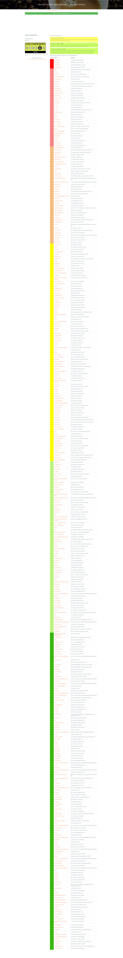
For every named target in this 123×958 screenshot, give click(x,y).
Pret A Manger (57, 753)
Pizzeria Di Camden (58, 112)
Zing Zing (56, 555)
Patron (55, 527)
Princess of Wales (58, 808)
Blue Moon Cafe (57, 340)
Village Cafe (56, 375)
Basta (55, 69)
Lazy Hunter (56, 239)
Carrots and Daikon (58, 443)
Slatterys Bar (56, 198)
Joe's (55, 514)
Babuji (55, 811)
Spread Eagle (57, 725)
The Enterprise (57, 440)
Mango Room (57, 323)
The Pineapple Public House (60, 164)
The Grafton (56, 794)
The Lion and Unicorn (58, 918)
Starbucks (56, 772)
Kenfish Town (57, 154)
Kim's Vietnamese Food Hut (60, 522)
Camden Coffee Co (58, 797)
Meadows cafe (57, 256)
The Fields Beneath (58, 619)
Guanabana (56, 393)
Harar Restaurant (57, 88)
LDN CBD (56, 743)
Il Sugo (55, 932)
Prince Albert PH (57, 591)
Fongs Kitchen (57, 186)
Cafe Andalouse (57, 396)
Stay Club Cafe (57, 121)
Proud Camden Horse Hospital (60, 347)
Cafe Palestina (57, 410)
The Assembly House (58, 700)
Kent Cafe (56, 610)
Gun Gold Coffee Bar (58, 489)
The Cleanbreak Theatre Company (61, 581)
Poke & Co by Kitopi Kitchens (60, 695)
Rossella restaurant (58, 504)
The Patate (56, 254)
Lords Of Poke (57, 338)
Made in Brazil (57, 739)
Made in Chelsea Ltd (58, 212)
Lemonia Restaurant (58, 704)
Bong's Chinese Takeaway (59, 452)
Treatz (55, 579)
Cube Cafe (56, 74)
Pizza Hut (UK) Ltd (58, 882)
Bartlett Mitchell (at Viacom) (60, 895)
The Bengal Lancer (58, 364)
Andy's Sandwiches (52, 10)
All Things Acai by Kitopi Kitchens (61, 837)
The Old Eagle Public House (60, 626)
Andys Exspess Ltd (58, 888)
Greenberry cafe (57, 98)
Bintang (55, 352)
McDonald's (56, 717)
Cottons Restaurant (58, 222)
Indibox (55, 114)
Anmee (55, 107)
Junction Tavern (57, 244)
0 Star (29, 59)
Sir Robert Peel (57, 598)
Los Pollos (56, 943)
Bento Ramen (57, 617)
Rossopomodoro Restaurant (60, 371)
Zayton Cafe (56, 215)
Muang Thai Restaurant (59, 525)
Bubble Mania (57, 929)
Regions (41, 10)
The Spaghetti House (58, 251)
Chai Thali (56, 806)
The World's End (57, 760)
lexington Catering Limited (59, 532)
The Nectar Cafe (57, 464)
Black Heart (56, 203)
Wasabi (55, 741)
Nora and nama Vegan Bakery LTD (61, 778)
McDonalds (56, 707)
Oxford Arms (57, 368)
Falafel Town (56, 81)
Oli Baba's (56, 553)
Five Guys (56, 688)
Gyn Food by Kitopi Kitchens (60, 612)
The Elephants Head (58, 860)
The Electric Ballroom (58, 722)
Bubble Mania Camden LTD (59, 900)
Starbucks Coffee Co (58, 736)
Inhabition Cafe (57, 302)
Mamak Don (56, 265)
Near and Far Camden (58, 927)
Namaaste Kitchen (58, 79)
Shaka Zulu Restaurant (58, 366)
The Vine (56, 872)
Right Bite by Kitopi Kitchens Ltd (60, 497)
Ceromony (56, 560)
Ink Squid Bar (57, 491)
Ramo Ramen (57, 305)
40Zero (55, 823)
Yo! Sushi (56, 674)
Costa (55, 639)
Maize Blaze (56, 328)
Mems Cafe (56, 727)
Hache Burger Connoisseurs (60, 157)
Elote (55, 614)
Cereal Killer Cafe (57, 637)
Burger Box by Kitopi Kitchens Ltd (61, 593)
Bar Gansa (56, 433)
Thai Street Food (57, 419)
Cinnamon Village (58, 804)
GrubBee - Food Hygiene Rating (31, 10)
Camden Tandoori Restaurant (60, 273)
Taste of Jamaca (57, 235)
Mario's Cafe (56, 466)
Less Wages (56, 422)
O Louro (56, 72)
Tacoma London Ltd (58, 405)
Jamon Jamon (57, 293)
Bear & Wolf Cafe (57, 541)
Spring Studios (57, 373)
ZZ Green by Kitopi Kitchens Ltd (61, 868)
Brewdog (56, 388)
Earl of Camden (57, 659)
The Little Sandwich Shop (59, 283)
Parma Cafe (56, 189)
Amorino (56, 879)
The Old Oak (56, 801)
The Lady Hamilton (58, 827)
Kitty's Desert (57, 86)
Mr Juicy (56, 109)
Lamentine (56, 450)
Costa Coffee (57, 237)
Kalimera (56, 312)
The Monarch (57, 588)
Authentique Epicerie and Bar (60, 321)
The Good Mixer (57, 354)
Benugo (55, 544)
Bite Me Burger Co (58, 834)
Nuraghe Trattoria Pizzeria (59, 178)
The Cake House (57, 232)
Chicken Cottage (57, 378)
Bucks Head (56, 916)
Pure (55, 702)
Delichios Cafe (57, 412)
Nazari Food (56, 193)
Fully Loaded (57, 697)
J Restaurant (56, 275)
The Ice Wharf (57, 629)
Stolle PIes (56, 228)
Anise (55, 431)
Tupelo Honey (57, 95)
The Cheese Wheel (58, 438)
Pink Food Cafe (57, 457)
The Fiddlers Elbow (58, 558)
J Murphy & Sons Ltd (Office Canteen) (62, 732)
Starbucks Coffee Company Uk (60, 902)
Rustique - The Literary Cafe (60, 436)
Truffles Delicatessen (58, 133)
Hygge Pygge (57, 509)
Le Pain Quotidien (57, 863)
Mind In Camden (57, 474)
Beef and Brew (57, 584)
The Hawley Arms (58, 567)
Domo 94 (56, 391)
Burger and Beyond (58, 445)
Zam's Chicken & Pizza (59, 161)
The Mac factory (57, 941)
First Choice (56, 249)
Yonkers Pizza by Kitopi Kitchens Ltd (61, 849)
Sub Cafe (56, 116)
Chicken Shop (57, 884)
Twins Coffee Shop (58, 799)
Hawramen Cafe (57, 500)
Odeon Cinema (57, 790)
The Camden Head (58, 569)
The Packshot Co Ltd (58, 642)
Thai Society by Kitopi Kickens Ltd (61, 769)
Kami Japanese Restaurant (59, 685)
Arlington (56, 844)
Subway (55, 309)
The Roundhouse (57, 813)
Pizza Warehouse (57, 572)
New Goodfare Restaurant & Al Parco (61, 196)
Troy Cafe (56, 414)
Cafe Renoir (56, 595)
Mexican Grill (57, 191)
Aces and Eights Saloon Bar (60, 314)
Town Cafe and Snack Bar (59, 548)
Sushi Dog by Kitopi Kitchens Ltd (61, 181)
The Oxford (56, 217)
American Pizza (57, 644)
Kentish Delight (57, 281)
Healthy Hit (56, 83)
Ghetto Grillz (57, 690)
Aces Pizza (56, 487)
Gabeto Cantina (57, 152)
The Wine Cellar (57, 326)
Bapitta (55, 128)
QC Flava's (56, 100)
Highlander (56, 907)
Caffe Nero (56, 138)
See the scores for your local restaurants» (62, 13)
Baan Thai (56, 565)
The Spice (56, 471)
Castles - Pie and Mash (59, 356)
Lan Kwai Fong (57, 60)
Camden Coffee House (59, 429)
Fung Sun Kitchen (57, 653)
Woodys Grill (57, 119)
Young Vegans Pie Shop (59, 76)
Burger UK (56, 892)
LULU (55, 529)
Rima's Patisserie (57, 333)
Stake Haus (56, 386)
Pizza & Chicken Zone (58, 297)
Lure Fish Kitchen (57, 671)
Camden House (57, 676)
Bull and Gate (57, 846)
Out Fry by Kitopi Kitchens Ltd (60, 683)
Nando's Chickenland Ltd (59, 865)
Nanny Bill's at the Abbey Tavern (61, 516)
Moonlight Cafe (57, 758)
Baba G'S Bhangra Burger (59, 126)
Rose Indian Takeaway (58, 361)
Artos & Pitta (56, 586)
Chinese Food (57, 258)
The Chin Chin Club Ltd (59, 904)
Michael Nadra (57, 263)
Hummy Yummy (57, 605)
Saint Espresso (57, 669)
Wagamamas (57, 839)
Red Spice (56, 286)
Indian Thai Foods (58, 175)
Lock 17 (55, 331)
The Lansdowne (57, 448)
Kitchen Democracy (58, 649)
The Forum (56, 746)
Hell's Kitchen (57, 681)
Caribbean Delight (58, 288)
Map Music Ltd (57, 242)
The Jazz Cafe (57, 729)
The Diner (56, 342)
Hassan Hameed (57, 67)
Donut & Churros (57, 149)
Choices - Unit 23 (57, 909)
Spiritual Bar (56, 462)
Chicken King (57, 939)
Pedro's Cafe (56, 290)
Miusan (55, 105)
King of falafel (57, 135)
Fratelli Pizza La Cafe (58, 93)
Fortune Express (57, 168)
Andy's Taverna (57, 897)
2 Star (35, 59)
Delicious (56, 140)
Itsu (55, 662)
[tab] (61, 4)
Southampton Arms (58, 200)
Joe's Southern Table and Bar (60, 936)
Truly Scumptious (57, 426)
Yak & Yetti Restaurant (58, 607)
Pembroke (56, 551)
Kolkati (55, 171)
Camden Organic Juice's (59, 268)
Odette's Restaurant (58, 295)
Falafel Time (56, 667)
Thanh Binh (56, 562)
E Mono (55, 247)
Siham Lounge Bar (58, 484)
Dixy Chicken (57, 384)
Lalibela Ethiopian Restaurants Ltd (61, 403)
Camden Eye (57, 577)
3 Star (38, 59)
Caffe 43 (56, 349)
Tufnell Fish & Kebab (58, 205)
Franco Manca (57, 469)
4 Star (41, 59)
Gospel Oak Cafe (57, 335)
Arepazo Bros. (57, 417)
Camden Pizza (57, 455)
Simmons (56, 507)
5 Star (44, 59)
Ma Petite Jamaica (57, 90)
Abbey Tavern (57, 751)
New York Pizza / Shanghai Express (61, 693)
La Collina (56, 476)
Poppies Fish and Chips (59, 816)
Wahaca (55, 870)
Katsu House (56, 502)
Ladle (55, 316)
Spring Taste (56, 767)
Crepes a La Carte (58, 624)
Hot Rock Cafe (57, 424)
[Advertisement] (61, 24)
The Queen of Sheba (58, 398)
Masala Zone (57, 748)
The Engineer (57, 782)
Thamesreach (57, 785)
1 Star (32, 59)
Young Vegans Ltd (58, 946)
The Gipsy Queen (57, 210)
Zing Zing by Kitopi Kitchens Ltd (61, 858)
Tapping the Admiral (58, 207)
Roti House (56, 574)
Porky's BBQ (56, 62)
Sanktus (55, 780)
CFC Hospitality (57, 142)
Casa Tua (56, 709)
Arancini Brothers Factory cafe (60, 774)
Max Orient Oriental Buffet (59, 459)
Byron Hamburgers (58, 914)
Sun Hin (55, 345)
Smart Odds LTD (57, 714)
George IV (56, 711)
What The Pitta (57, 600)
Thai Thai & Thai (57, 230)
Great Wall (56, 166)
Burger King (56, 792)
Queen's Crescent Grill (59, 482)
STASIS (55, 319)
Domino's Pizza (57, 853)
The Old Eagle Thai (58, 145)
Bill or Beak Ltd (57, 603)
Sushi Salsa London (58, 219)
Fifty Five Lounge (57, 159)
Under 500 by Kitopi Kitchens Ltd (61, 825)
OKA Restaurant (57, 173)
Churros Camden (57, 664)
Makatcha (56, 546)
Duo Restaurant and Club (59, 147)
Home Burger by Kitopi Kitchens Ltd (61, 621)
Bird (55, 890)
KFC (55, 720)
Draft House (56, 300)
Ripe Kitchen (56, 307)
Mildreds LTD (57, 646)
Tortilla (55, 765)
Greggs (55, 261)
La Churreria (56, 512)
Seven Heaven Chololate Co (60, 820)
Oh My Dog (56, 359)
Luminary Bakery (57, 924)
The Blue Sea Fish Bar (58, 270)
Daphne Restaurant (58, 911)
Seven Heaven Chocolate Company (61, 787)
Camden (45, 10)
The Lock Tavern (57, 124)
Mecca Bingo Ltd (57, 755)
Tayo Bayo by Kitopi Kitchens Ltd (61, 762)
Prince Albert (57, 64)
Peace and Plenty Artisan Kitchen (61, 536)
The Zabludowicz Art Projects (60, 934)
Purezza (56, 842)
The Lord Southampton (59, 534)
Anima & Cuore (57, 184)
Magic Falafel (57, 102)
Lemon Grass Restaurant (59, 131)
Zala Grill (56, 224)
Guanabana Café (57, 407)
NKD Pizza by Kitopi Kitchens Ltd (61, 678)
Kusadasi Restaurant (58, 400)
